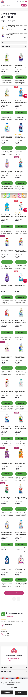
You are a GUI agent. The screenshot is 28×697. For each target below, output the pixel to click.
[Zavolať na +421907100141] (17, 2)
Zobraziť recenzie (9, 616)
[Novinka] (21, 163)
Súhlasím (20, 693)
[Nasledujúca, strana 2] (14, 599)
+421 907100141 (15, 660)
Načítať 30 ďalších (13, 593)
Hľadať (24, 5)
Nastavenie (14, 687)
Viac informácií (10, 684)
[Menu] (26, 2)
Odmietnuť (7, 692)
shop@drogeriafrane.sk (15, 658)
